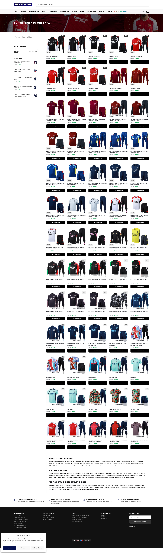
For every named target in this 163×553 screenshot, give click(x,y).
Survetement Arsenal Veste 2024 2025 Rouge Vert (97, 408)
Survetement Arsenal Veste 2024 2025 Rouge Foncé (118, 441)
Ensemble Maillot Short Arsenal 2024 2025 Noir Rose (76, 312)
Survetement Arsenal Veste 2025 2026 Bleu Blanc (97, 184)
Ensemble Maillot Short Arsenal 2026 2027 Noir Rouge (97, 55)
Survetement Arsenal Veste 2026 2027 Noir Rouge (76, 55)
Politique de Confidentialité (79, 517)
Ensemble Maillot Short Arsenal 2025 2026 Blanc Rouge (139, 216)
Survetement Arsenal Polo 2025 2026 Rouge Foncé (55, 120)
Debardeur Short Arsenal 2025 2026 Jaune (138, 248)
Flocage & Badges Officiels (21, 519)
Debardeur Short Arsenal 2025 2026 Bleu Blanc (138, 184)
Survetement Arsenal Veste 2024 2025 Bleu (55, 344)
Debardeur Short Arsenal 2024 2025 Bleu (117, 344)
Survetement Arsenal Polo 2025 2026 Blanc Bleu (97, 216)
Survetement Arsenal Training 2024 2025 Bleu (139, 312)
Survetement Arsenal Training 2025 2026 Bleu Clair (97, 152)
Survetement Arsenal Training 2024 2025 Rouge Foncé (97, 441)
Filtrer (16, 51)
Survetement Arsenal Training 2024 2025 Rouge (54, 441)
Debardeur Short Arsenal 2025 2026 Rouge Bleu (75, 152)
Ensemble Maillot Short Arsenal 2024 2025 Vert (55, 408)
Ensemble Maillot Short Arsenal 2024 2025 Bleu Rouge (76, 376)
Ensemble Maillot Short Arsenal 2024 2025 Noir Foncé (118, 280)
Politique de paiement (20, 527)
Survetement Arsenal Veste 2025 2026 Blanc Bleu (76, 216)
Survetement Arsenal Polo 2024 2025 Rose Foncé (139, 441)
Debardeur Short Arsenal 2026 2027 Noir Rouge (117, 55)
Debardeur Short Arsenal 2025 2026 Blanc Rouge (54, 248)
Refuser (23, 548)
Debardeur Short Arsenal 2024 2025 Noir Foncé (138, 280)
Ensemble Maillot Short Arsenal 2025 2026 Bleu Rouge (55, 216)
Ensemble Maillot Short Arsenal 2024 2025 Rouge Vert (118, 408)
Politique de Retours (77, 519)
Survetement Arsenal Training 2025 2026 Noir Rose (75, 248)
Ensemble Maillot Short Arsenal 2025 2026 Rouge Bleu (55, 152)
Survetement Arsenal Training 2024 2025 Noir (54, 280)
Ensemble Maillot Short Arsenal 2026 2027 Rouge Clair (76, 87)
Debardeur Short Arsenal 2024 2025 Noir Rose (96, 312)
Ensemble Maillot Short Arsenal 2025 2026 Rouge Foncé (76, 120)
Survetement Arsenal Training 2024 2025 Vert (117, 376)
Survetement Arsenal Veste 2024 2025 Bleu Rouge (55, 376)
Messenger (104, 518)
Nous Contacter (47, 519)
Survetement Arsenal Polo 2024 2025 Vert (139, 376)
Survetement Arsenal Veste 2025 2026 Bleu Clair (118, 152)
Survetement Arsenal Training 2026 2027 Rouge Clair (139, 55)
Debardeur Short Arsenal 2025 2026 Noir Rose (96, 248)
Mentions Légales (77, 521)
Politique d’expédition (20, 525)
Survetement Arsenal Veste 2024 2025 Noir (118, 312)
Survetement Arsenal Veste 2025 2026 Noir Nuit (118, 248)
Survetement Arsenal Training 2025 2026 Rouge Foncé (117, 87)
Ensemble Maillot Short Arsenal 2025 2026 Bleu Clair (55, 184)
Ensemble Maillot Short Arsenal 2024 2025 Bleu (97, 344)
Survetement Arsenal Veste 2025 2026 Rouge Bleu (139, 120)
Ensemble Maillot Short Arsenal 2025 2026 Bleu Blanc (118, 184)
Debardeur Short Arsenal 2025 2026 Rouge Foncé (96, 120)
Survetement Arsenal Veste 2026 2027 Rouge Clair (55, 87)
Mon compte (46, 515)
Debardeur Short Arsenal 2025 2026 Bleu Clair (75, 184)
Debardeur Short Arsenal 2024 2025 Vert (75, 408)
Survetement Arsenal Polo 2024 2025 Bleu (76, 344)
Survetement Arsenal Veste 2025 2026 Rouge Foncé (139, 87)
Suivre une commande (49, 517)
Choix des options (56, 61)
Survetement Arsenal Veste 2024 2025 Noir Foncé (97, 280)
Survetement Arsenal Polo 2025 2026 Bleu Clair (139, 152)
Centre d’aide (17, 515)
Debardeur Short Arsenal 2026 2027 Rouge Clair (96, 87)
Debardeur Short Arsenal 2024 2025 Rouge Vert (138, 408)
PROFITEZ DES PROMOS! (140, 521)
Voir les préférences (37, 548)
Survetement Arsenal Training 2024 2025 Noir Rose (54, 312)
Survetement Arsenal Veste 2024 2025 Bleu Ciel (97, 376)
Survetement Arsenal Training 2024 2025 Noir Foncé (75, 280)
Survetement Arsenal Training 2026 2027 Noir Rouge (54, 55)
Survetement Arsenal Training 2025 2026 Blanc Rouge (117, 216)
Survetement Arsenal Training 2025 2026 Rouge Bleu (117, 120)
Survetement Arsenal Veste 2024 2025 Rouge (76, 441)
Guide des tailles (18, 523)
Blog (15, 529)
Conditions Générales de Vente (80, 515)
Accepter (9, 548)
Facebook (103, 517)
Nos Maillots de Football (21, 521)
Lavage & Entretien (19, 517)
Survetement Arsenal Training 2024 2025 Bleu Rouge (139, 344)
